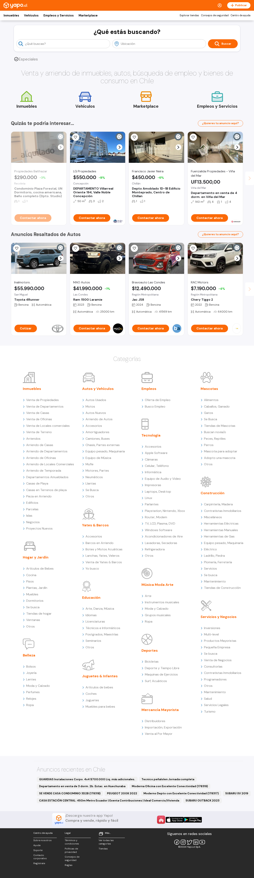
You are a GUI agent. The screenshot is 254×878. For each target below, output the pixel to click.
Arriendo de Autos (99, 419)
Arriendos (33, 439)
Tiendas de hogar (39, 613)
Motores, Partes (97, 470)
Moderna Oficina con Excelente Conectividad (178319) (170, 786)
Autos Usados (96, 400)
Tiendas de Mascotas (219, 426)
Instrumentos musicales (162, 602)
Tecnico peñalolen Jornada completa (167, 779)
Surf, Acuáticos (156, 681)
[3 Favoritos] (75, 248)
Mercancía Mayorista (160, 709)
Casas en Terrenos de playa (46, 490)
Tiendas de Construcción (222, 588)
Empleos (148, 388)
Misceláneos (213, 517)
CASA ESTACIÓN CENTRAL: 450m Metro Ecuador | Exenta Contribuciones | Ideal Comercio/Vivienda (109, 800)
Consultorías (213, 666)
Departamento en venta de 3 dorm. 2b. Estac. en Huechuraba (82, 786)
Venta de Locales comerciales (48, 426)
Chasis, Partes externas (103, 445)
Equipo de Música (98, 458)
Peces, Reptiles (215, 439)
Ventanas (33, 620)
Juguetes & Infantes (100, 676)
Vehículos (31, 15)
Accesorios (94, 426)
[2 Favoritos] (134, 137)
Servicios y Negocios (219, 616)
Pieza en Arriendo (39, 496)
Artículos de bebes (99, 687)
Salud (208, 699)
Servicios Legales (216, 705)
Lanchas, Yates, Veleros (102, 556)
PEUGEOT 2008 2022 (122, 793)
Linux (148, 498)
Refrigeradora (155, 549)
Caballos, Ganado (217, 406)
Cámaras (151, 459)
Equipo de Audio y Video (163, 479)
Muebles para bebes (100, 706)
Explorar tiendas (189, 15)
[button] (61, 147)
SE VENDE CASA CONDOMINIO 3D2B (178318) (70, 793)
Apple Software (156, 453)
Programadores (215, 679)
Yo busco (92, 568)
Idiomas (91, 615)
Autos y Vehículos (98, 388)
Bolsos (31, 666)
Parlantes (152, 504)
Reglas (68, 865)
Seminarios (93, 641)
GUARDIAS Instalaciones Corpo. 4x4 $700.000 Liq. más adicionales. (87, 779)
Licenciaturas (95, 621)
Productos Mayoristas (220, 641)
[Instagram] (183, 842)
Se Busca (92, 490)
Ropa (30, 705)
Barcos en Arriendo (100, 543)
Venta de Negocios (218, 660)
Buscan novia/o (215, 432)
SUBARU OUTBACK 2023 (202, 800)
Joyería (31, 673)
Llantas (91, 483)
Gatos (208, 413)
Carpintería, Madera (218, 504)
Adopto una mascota (219, 458)
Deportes (149, 650)
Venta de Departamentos (45, 406)
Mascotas (209, 388)
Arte (148, 596)
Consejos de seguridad (215, 15)
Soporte (37, 850)
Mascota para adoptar (220, 451)
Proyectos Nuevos (39, 528)
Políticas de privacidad (71, 850)
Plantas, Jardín (36, 588)
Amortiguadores (97, 432)
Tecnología (151, 435)
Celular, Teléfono (157, 466)
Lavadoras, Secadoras (161, 543)
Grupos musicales (158, 615)
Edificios (32, 503)
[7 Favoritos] (75, 137)
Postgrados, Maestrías (102, 634)
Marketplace (88, 15)
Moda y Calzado (38, 686)
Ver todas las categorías (106, 842)
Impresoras (153, 485)
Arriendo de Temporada (43, 470)
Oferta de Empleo (157, 400)
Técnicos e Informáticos (103, 628)
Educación (91, 597)
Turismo (210, 711)
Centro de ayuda (240, 15)
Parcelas (32, 509)
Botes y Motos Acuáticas (104, 549)
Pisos (30, 581)
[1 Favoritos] (16, 248)
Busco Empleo (155, 406)
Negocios (33, 522)
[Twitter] (189, 842)
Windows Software (158, 530)
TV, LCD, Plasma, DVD (160, 523)
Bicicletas (152, 661)
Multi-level (211, 634)
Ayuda (36, 845)
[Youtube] (202, 842)
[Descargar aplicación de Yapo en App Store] (175, 820)
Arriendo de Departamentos (46, 451)
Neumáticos (94, 477)
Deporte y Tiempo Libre (162, 668)
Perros (209, 445)
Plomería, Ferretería (218, 562)
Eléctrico (210, 549)
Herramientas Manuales (221, 530)
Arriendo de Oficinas (41, 458)
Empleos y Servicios (58, 15)
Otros (30, 626)
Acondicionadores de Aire (164, 536)
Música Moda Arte (157, 584)
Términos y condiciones (72, 842)
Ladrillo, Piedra (214, 556)
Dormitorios (34, 601)
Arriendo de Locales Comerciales (50, 464)
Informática (153, 472)
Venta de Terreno (39, 432)
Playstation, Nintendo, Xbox (165, 511)
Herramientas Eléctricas (221, 523)
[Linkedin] (196, 842)
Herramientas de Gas (219, 536)
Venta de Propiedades (42, 400)
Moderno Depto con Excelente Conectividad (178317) (181, 793)
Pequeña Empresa (217, 647)
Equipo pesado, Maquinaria (105, 451)
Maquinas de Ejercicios (161, 674)
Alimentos (211, 400)
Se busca (32, 607)
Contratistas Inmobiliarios (222, 511)
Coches (91, 694)
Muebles (32, 594)
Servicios (210, 568)
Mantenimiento (215, 581)
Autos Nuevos (96, 413)
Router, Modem (156, 517)
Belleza (29, 655)
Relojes (31, 699)
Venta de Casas (37, 413)
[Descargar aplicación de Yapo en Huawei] (161, 819)
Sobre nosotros (42, 840)
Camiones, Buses (98, 439)
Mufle (89, 464)
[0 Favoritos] (193, 137)
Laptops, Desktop (158, 491)
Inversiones (212, 628)
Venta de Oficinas (39, 419)
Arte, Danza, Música (100, 608)
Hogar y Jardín (35, 557)
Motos (90, 406)
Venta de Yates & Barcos (104, 562)
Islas (29, 515)
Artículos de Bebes (40, 568)
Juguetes (92, 700)
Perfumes (33, 692)
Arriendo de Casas (39, 445)
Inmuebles (11, 15)
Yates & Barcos (95, 525)
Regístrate (39, 863)
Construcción (212, 493)
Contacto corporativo (40, 857)
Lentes (31, 679)
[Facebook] (177, 842)
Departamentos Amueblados (47, 477)
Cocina (31, 575)
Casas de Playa (37, 483)
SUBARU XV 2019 (236, 793)
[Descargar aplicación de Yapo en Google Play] (193, 820)
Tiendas (103, 848)
